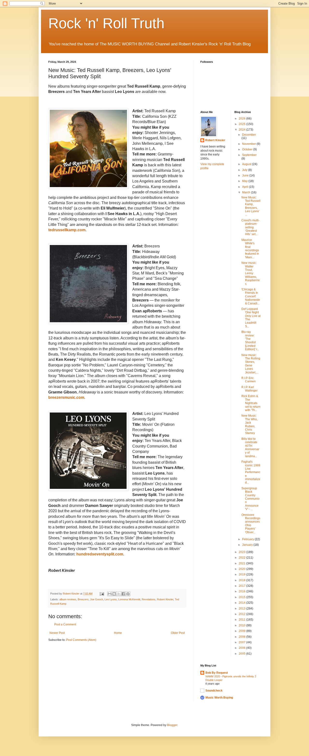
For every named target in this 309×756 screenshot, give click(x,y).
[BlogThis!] (114, 593)
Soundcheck (214, 690)
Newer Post (57, 633)
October (247, 149)
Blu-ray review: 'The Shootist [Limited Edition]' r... (250, 340)
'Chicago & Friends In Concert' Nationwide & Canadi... (250, 296)
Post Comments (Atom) (81, 640)
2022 (242, 557)
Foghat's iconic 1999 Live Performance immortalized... (250, 472)
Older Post (178, 633)
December (249, 134)
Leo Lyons (111, 599)
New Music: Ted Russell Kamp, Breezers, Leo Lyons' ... (250, 206)
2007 (242, 642)
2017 (242, 586)
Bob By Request (216, 672)
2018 (242, 580)
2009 (242, 631)
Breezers (83, 599)
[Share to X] (118, 593)
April (245, 187)
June (245, 175)
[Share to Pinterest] (128, 593)
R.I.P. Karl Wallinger (249, 388)
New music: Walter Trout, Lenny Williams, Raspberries (250, 273)
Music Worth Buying (219, 697)
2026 (242, 118)
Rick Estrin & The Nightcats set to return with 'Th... (250, 403)
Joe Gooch (96, 599)
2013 (242, 608)
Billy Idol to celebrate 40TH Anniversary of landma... (250, 447)
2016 (242, 591)
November (249, 144)
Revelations (148, 599)
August (247, 164)
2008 (242, 636)
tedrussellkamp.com (66, 230)
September (249, 155)
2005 (242, 653)
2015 (242, 597)
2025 (242, 124)
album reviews (67, 599)
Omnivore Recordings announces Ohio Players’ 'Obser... (250, 523)
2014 (242, 602)
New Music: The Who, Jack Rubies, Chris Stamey (249, 424)
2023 (242, 552)
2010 (242, 625)
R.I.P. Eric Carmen (248, 379)
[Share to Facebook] (123, 593)
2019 (242, 574)
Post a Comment (65, 624)
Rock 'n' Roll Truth (106, 23)
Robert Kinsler (165, 599)
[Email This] (109, 593)
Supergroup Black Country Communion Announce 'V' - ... (250, 499)
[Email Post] (101, 593)
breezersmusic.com (66, 397)
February (248, 539)
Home (118, 633)
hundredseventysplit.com (99, 554)
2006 (242, 648)
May (245, 181)
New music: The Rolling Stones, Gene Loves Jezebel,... (250, 363)
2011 (242, 619)
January (247, 544)
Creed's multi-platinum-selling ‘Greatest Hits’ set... (250, 227)
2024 (242, 129)
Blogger (172, 725)
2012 (242, 614)
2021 (242, 563)
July (245, 170)
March (246, 192)
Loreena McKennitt (129, 599)
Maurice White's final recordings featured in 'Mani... (250, 248)
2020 (242, 569)
